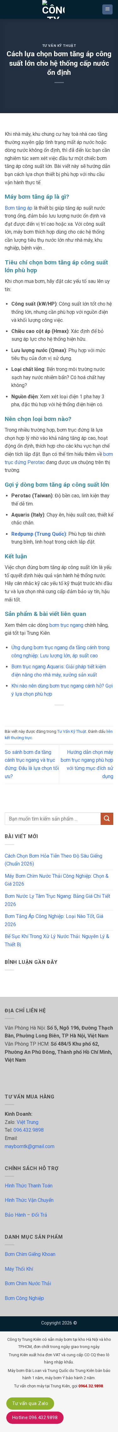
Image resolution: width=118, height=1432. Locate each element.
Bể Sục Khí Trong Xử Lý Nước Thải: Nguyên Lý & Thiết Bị (57, 940)
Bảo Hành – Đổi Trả (26, 1215)
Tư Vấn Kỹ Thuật (59, 46)
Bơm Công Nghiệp (24, 1298)
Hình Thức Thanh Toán (29, 1186)
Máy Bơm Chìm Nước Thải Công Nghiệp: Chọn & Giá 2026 (57, 880)
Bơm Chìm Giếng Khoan (30, 1254)
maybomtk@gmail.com (29, 1146)
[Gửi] (107, 819)
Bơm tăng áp (18, 208)
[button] (107, 9)
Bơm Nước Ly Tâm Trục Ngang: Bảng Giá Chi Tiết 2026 (57, 900)
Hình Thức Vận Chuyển (29, 1200)
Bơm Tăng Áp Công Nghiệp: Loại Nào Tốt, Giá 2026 (54, 920)
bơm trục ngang (66, 625)
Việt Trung (27, 1122)
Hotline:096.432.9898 (35, 1417)
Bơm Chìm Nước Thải (28, 1283)
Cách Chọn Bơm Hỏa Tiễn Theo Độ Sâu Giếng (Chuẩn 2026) (53, 860)
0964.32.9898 (90, 1386)
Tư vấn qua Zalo (30, 1403)
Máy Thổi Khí (19, 1269)
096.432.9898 (29, 1130)
